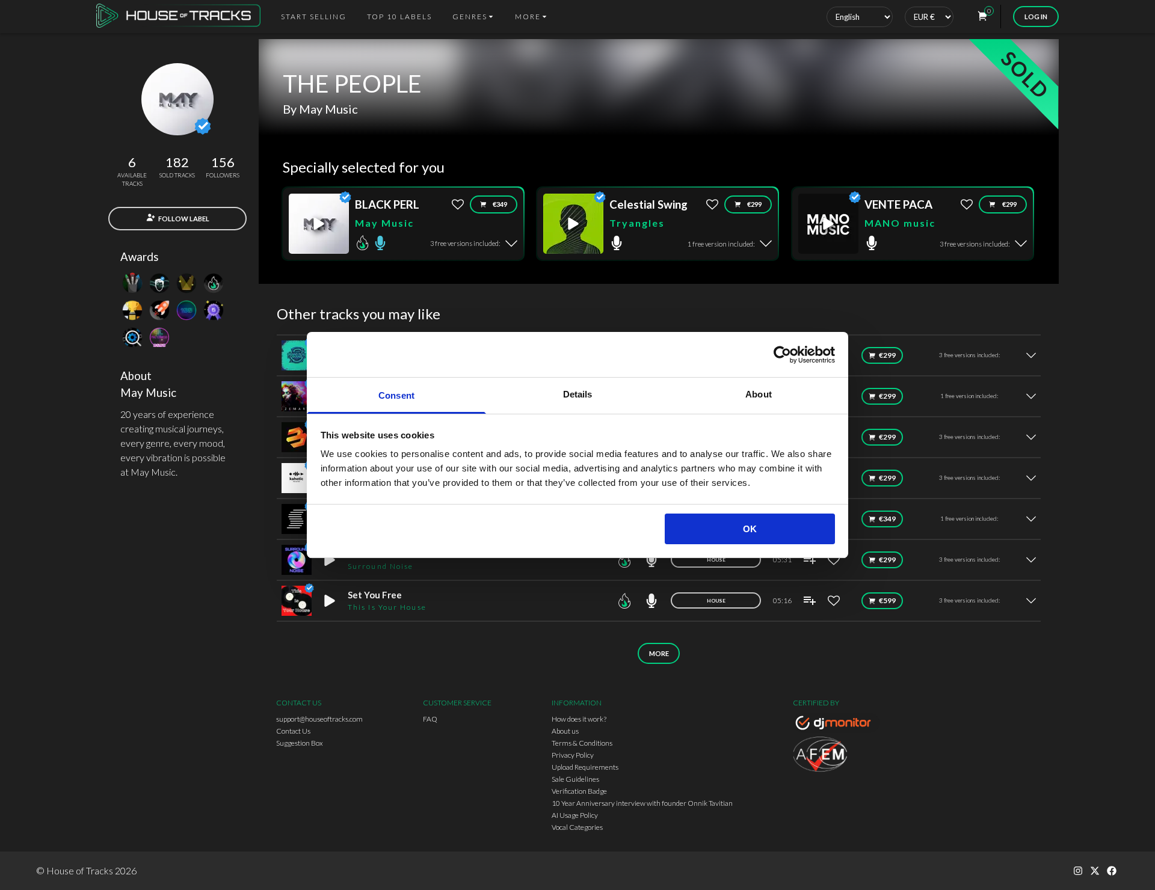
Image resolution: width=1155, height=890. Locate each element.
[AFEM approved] (836, 756)
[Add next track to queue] (810, 560)
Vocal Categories (577, 827)
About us (565, 730)
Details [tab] (578, 394)
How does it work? (579, 718)
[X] (1095, 871)
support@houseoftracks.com (319, 718)
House (716, 560)
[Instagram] (1078, 871)
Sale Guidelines (575, 779)
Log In (1035, 16)
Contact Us (293, 730)
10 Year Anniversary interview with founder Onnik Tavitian (642, 803)
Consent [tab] (396, 395)
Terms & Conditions (582, 742)
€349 (500, 204)
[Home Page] (182, 16)
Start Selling (313, 16)
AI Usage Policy (575, 815)
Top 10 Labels (399, 16)
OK (750, 529)
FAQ (430, 718)
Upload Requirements (585, 767)
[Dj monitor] (836, 724)
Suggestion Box (299, 742)
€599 (887, 600)
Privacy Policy (573, 755)
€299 (754, 204)
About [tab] (758, 394)
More (659, 653)
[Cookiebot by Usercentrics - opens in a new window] (782, 355)
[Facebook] (1111, 871)
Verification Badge (579, 791)
